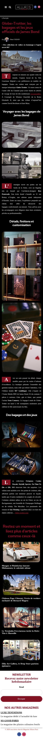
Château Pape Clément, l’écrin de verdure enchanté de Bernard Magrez (21, 599)
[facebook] (35, 6)
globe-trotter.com (21, 513)
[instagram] (39, 6)
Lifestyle (5, 18)
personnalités (36, 94)
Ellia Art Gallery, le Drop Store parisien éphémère (20, 665)
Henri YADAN (15, 39)
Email (21, 687)
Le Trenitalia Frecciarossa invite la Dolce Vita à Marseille (20, 632)
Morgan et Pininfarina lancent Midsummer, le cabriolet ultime (16, 567)
